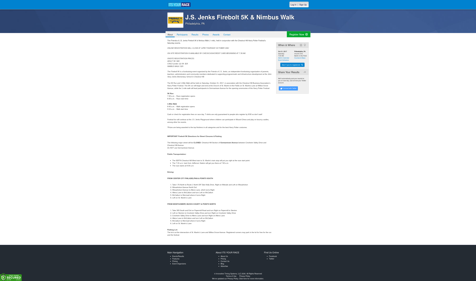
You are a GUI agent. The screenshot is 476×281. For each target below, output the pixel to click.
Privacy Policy (244, 276)
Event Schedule (283, 60)
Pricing (175, 261)
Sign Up (303, 4)
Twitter (271, 258)
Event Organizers (179, 263)
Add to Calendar (283, 58)
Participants (182, 34)
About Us (224, 256)
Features (175, 258)
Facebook (273, 256)
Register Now (297, 34)
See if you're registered (291, 65)
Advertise (224, 266)
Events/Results (178, 256)
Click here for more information (251, 278)
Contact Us (225, 261)
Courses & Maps (299, 58)
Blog (222, 263)
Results (195, 34)
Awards (216, 34)
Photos (205, 34)
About (170, 34)
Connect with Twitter (290, 88)
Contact (226, 34)
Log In (293, 4)
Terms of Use (231, 276)
